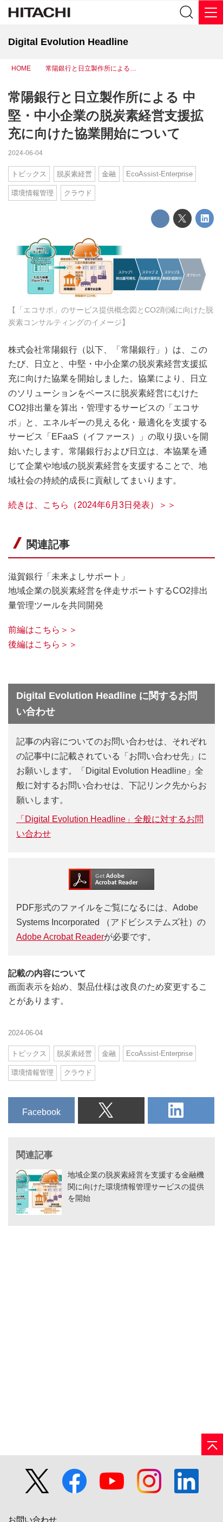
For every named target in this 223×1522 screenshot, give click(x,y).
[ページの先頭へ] (212, 1444)
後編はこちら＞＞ (42, 644)
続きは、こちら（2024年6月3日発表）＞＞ (92, 505)
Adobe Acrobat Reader (60, 936)
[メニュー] (211, 12)
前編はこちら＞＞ (42, 629)
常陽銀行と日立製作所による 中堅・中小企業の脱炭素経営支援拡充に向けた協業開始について (106, 115)
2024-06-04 (25, 153)
